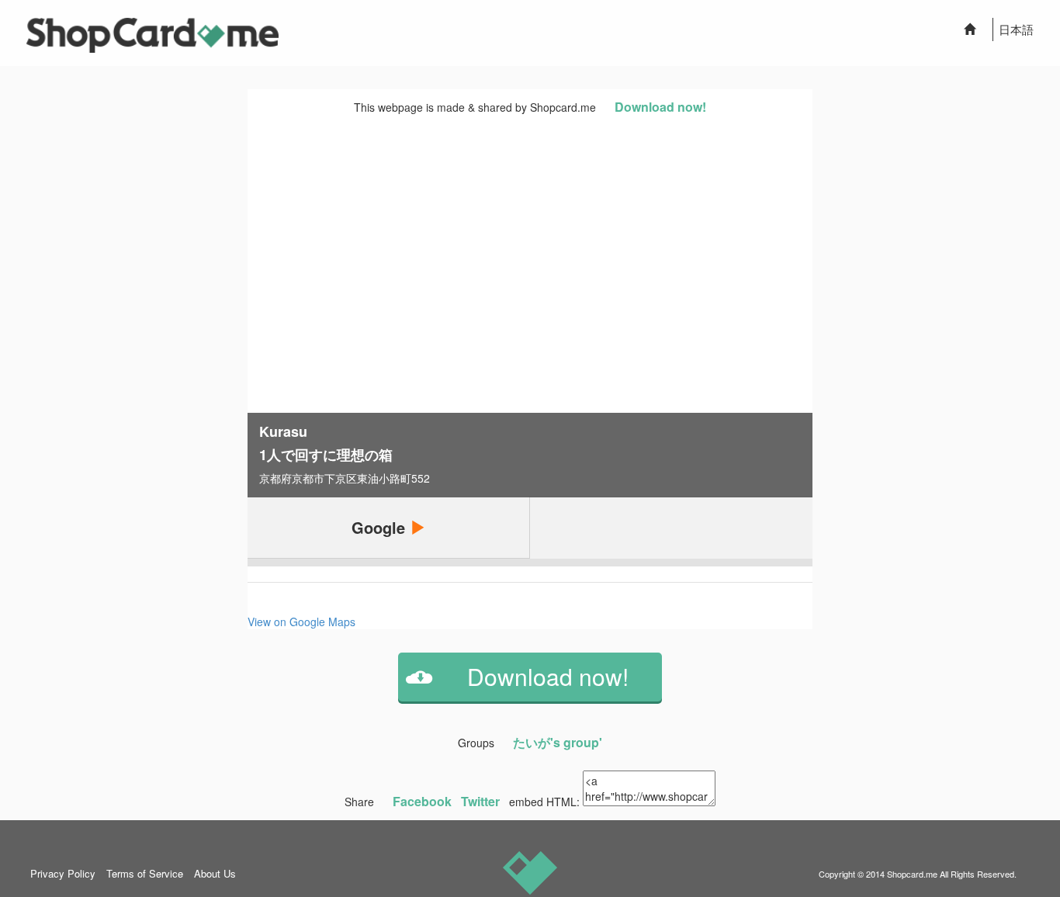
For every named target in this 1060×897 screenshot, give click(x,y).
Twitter (480, 801)
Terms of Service (144, 873)
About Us (215, 873)
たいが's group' (557, 742)
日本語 (1016, 29)
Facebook (422, 801)
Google (381, 527)
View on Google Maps (301, 621)
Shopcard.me (912, 874)
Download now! (660, 107)
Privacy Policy (62, 873)
